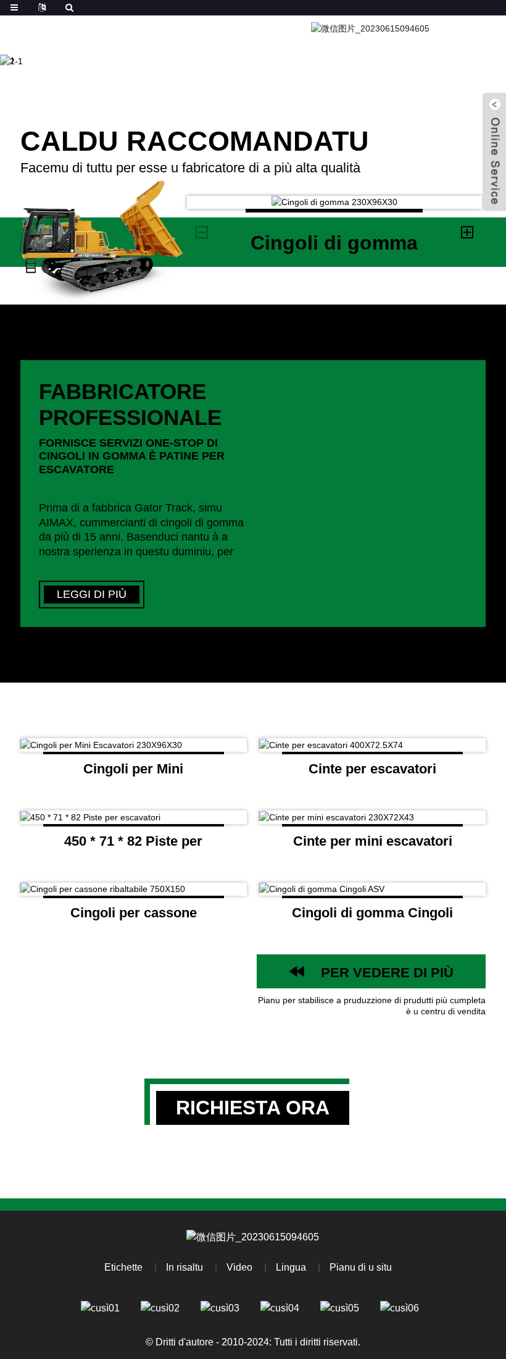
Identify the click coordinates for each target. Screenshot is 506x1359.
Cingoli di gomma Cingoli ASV (372, 917)
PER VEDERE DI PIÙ (387, 972)
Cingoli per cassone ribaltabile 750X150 (133, 917)
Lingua (291, 1267)
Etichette (123, 1267)
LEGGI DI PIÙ (91, 594)
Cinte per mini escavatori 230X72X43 (372, 845)
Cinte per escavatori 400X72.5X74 (372, 773)
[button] (45, 61)
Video (239, 1267)
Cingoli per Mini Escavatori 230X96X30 (133, 773)
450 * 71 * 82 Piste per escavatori (133, 845)
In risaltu (184, 1267)
